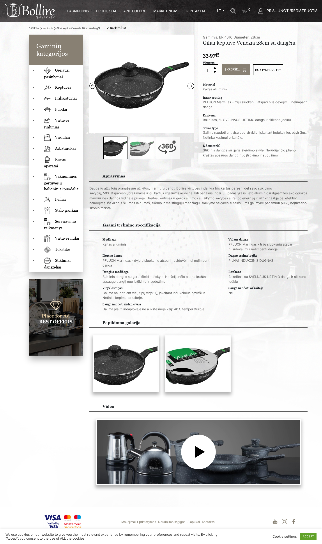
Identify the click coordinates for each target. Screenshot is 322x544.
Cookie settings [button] (284, 537)
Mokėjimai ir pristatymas (138, 522)
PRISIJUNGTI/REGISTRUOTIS (291, 11)
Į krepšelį (233, 70)
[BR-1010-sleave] (197, 363)
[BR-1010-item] (125, 363)
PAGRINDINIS (78, 11)
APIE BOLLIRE (134, 11)
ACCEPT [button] (308, 536)
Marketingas (165, 11)
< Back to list (116, 28)
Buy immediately (268, 70)
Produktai (106, 11)
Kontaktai (195, 11)
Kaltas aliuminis (215, 89)
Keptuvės (48, 28)
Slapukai (194, 522)
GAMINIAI (34, 28)
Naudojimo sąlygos (171, 522)
